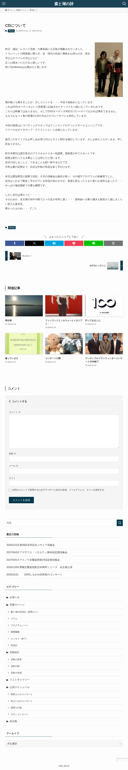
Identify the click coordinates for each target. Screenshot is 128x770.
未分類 (13, 721)
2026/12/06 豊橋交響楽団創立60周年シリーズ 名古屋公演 (39, 567)
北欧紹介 (15, 652)
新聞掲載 (15, 632)
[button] (14, 243)
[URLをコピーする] (113, 243)
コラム (14, 618)
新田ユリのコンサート (22, 694)
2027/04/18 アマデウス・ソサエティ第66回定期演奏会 (36, 552)
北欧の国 (15, 666)
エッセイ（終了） (19, 638)
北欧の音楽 (16, 659)
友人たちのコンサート (22, 701)
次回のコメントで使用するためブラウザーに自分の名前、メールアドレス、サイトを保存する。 (59, 490)
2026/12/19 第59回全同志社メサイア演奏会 (30, 545)
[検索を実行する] (120, 523)
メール (13, 465)
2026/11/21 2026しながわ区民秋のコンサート (34, 574)
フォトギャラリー (20, 679)
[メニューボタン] (3, 4)
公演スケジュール (20, 687)
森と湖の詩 (64, 4)
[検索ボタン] (124, 4)
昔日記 (11, 31)
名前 (12, 453)
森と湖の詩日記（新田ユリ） (25, 612)
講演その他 (16, 707)
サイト (12, 478)
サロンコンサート (19, 714)
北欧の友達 (16, 672)
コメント (14, 412)
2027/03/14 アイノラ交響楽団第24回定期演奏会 (33, 559)
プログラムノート (19, 625)
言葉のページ (17, 604)
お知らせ (15, 597)
